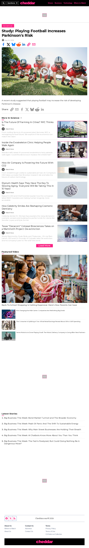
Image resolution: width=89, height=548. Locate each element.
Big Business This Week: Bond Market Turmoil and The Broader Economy (40, 418)
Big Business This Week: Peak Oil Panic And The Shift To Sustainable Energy (41, 423)
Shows (50, 3)
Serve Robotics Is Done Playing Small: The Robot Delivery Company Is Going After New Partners (50, 332)
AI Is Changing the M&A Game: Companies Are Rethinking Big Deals (40, 310)
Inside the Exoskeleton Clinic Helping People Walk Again (26, 144)
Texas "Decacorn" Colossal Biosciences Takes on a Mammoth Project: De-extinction (28, 227)
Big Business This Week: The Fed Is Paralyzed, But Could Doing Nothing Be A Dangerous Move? (42, 442)
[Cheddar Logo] (27, 3)
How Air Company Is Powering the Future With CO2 (28, 164)
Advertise (28, 528)
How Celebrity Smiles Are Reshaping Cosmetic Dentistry (27, 207)
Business (58, 3)
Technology (67, 3)
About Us (7, 531)
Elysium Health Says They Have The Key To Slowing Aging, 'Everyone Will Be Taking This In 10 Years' (28, 186)
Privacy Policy (51, 528)
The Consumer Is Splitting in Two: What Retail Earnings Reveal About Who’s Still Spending (48, 321)
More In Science (11, 118)
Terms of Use (50, 531)
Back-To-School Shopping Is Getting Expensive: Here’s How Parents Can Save (39, 305)
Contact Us (29, 531)
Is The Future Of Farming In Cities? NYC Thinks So (28, 123)
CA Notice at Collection (54, 534)
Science (8, 26)
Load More (44, 245)
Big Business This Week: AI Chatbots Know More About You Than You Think (41, 435)
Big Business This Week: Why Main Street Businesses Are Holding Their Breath (42, 429)
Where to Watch (80, 3)
